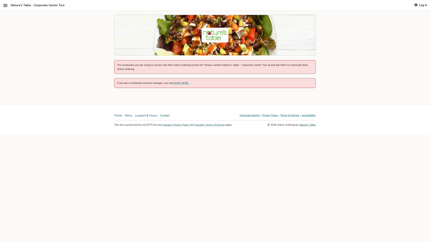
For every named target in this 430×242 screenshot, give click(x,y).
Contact (165, 115)
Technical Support (249, 115)
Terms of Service (289, 115)
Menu (128, 115)
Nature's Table (307, 125)
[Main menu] (5, 5)
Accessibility (309, 115)
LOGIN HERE (180, 83)
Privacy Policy (270, 115)
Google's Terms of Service (210, 125)
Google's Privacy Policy (175, 125)
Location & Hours (146, 115)
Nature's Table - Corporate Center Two (37, 5)
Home (118, 115)
